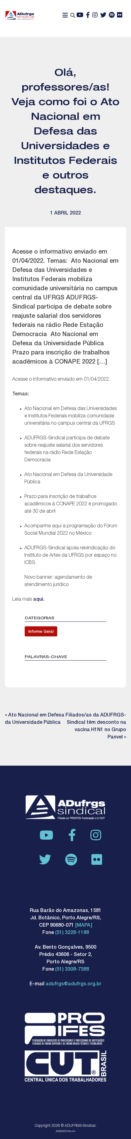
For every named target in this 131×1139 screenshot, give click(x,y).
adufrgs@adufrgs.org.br (73, 984)
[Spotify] (112, 15)
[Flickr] (119, 15)
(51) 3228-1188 (72, 933)
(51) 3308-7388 (72, 969)
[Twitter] (103, 15)
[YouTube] (79, 15)
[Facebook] (88, 15)
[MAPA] (83, 925)
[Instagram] (95, 15)
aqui (38, 599)
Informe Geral (41, 632)
